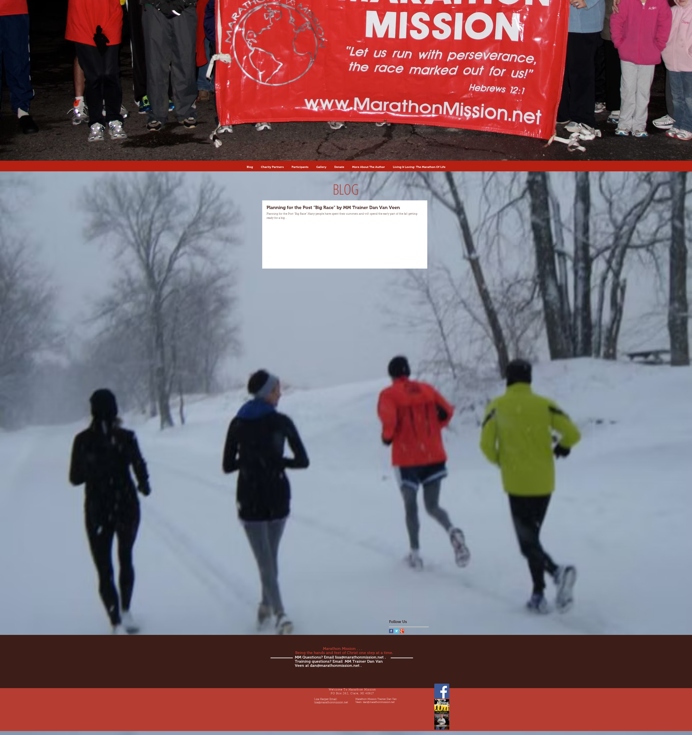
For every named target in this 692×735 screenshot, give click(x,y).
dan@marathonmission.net (335, 665)
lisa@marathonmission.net (359, 657)
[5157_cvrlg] (441, 722)
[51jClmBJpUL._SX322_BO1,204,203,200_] (441, 706)
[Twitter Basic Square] (396, 631)
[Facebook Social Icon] (441, 691)
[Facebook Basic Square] (391, 631)
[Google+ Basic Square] (402, 631)
